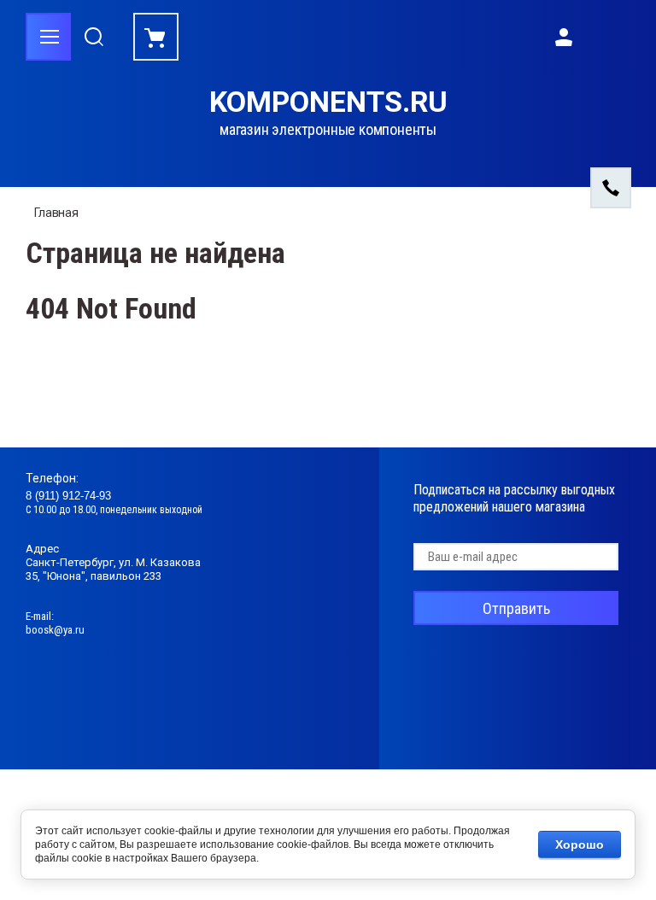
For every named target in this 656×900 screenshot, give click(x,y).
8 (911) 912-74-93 (68, 495)
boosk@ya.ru (55, 629)
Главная (56, 212)
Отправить (516, 608)
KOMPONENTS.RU (328, 102)
